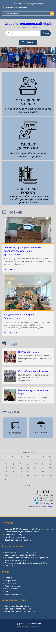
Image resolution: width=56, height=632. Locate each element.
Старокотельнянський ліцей (28, 23)
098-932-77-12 (20, 4)
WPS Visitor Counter (45, 506)
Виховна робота (12, 588)
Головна (8, 578)
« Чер (27, 485)
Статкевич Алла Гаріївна (17, 606)
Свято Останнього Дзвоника (33, 371)
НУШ (7, 591)
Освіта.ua (9, 565)
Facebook (27, 540)
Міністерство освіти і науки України (20, 552)
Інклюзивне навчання (14, 594)
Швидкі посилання (11, 13)
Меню (30, 42)
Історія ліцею (10, 580)
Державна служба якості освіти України (22, 555)
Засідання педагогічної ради (19, 314)
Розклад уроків (11, 583)
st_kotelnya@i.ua (37, 4)
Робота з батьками (13, 586)
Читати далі (9, 269)
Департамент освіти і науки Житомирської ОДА (26, 563)
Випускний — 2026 (28, 351)
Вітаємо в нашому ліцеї (16, 7)
